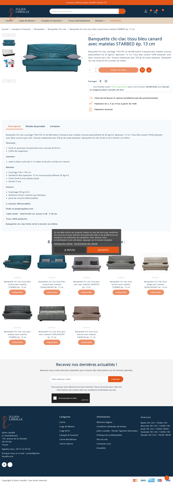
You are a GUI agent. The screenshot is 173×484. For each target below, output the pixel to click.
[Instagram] (106, 81)
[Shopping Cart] (161, 11)
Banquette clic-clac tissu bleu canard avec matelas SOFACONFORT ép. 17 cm (52, 284)
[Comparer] (155, 11)
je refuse (70, 249)
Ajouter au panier (118, 70)
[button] (81, 58)
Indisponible (17, 292)
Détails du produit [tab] (35, 126)
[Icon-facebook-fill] (4, 464)
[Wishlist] (150, 11)
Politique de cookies (63, 243)
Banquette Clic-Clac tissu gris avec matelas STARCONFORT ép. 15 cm (52, 334)
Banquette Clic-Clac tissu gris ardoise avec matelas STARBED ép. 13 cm (17, 334)
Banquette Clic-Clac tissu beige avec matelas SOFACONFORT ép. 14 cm (155, 284)
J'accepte (103, 249)
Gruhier (91, 34)
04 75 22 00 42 (23, 449)
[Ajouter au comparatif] (149, 70)
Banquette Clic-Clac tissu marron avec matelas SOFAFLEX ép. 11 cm (86, 334)
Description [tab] (14, 126)
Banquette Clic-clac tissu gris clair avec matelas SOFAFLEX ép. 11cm (86, 284)
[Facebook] (100, 81)
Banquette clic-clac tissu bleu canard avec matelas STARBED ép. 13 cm (17, 284)
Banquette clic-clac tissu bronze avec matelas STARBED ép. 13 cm (121, 284)
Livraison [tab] (55, 126)
